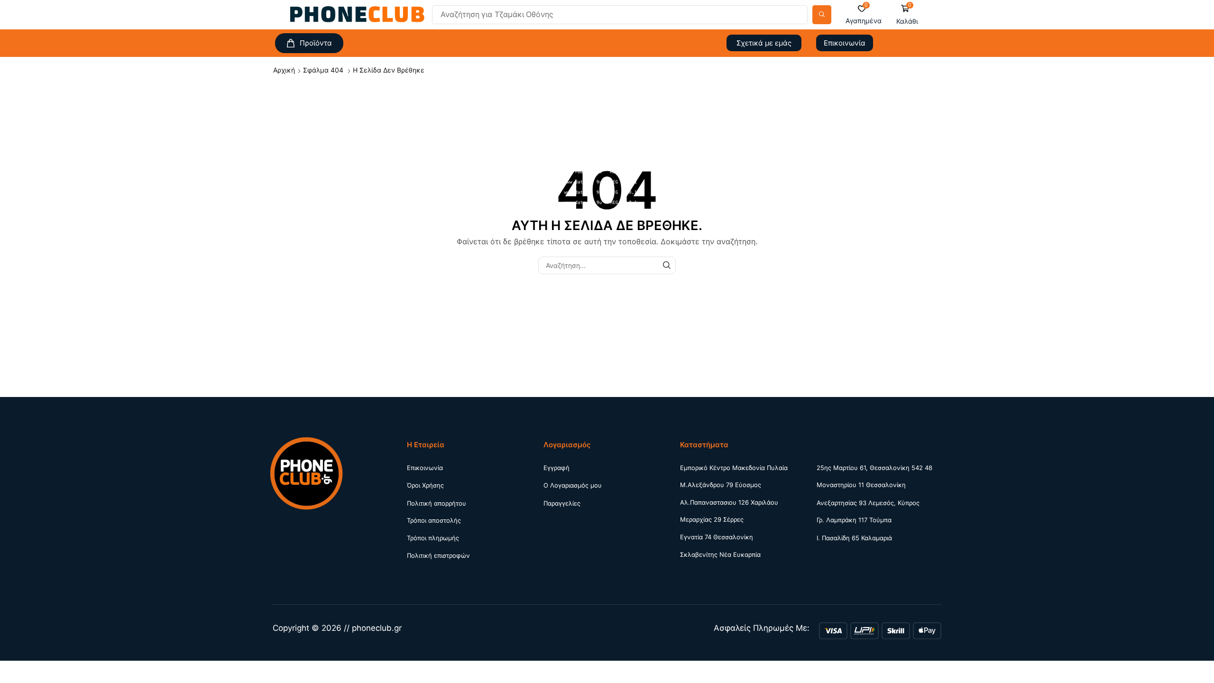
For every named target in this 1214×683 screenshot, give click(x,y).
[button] (863, 15)
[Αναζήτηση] (821, 14)
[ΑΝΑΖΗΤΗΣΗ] (667, 265)
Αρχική (284, 70)
